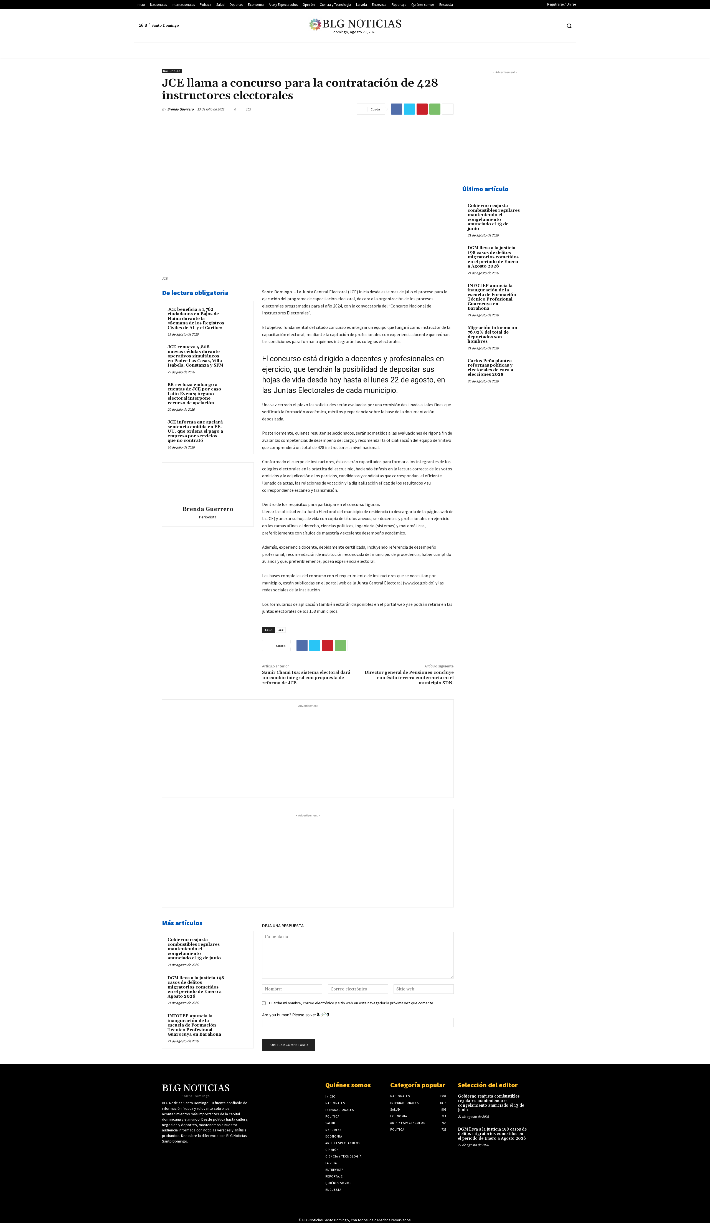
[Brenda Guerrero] (207, 485)
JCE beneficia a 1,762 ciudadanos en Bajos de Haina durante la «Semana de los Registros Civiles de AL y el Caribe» (196, 319)
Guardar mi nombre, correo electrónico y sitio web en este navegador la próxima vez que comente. (351, 1002)
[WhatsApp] (434, 109)
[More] (448, 109)
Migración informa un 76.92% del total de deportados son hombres (492, 334)
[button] (569, 25)
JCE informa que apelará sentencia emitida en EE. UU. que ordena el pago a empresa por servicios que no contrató (195, 431)
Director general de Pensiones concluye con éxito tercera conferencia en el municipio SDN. (409, 678)
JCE (280, 630)
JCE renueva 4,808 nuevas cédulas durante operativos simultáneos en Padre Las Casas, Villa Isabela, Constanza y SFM (195, 356)
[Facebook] (536, 26)
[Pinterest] (422, 109)
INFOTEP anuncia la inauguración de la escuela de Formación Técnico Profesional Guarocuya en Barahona (194, 1025)
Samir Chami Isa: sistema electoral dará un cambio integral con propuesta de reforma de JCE (306, 678)
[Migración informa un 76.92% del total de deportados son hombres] (532, 334)
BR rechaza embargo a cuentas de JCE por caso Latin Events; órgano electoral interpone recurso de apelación (194, 394)
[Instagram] (557, 26)
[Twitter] (526, 26)
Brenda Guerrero (180, 109)
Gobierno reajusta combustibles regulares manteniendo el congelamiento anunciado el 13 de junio (194, 949)
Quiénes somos (348, 1085)
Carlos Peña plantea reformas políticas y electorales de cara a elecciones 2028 (490, 367)
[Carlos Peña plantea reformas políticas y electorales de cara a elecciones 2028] (532, 367)
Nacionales (172, 71)
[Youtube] (547, 26)
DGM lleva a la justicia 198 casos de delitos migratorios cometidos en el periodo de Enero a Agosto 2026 (196, 987)
